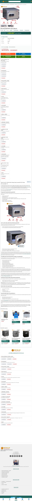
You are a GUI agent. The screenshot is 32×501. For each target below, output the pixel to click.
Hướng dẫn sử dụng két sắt (5, 472)
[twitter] (13, 456)
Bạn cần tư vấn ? (8, 54)
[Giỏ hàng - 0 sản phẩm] (30, 1)
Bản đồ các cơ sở (4, 491)
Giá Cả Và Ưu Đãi (4, 482)
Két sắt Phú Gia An (3, 4)
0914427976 (6, 50)
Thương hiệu (7, 4)
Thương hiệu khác (12, 4)
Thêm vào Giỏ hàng (8, 56)
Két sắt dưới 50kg (16, 30)
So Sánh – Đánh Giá (4, 484)
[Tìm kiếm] (21, 1)
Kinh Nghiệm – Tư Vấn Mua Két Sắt (6, 481)
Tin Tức (3, 483)
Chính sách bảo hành (4, 473)
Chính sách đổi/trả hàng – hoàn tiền (6, 470)
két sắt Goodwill (9, 189)
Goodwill (16, 4)
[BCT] (13, 498)
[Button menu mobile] (1, 1)
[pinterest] (17, 456)
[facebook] (10, 456)
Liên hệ (2, 493)
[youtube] (15, 456)
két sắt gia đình (6, 300)
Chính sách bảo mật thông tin (5, 471)
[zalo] (21, 456)
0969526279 (14, 50)
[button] (30, 316)
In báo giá (23, 54)
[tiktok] (19, 456)
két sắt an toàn (28, 186)
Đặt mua (23, 56)
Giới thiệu (3, 492)
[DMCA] (19, 498)
